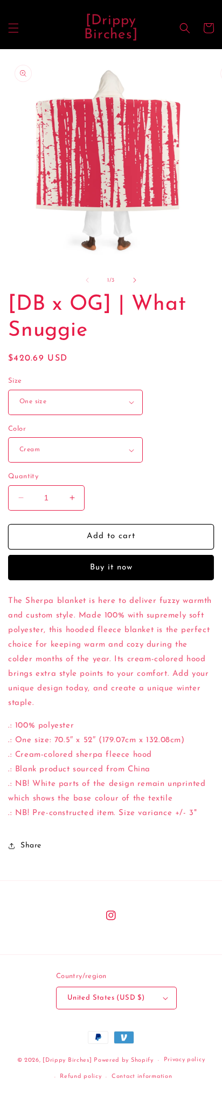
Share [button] (30, 846)
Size (15, 380)
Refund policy (80, 1077)
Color (17, 428)
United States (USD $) (105, 997)
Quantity (23, 476)
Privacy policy (184, 1060)
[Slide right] (135, 280)
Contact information (142, 1077)
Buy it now (111, 568)
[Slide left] (87, 280)
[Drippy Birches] (67, 1060)
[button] (13, 28)
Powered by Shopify (124, 1060)
